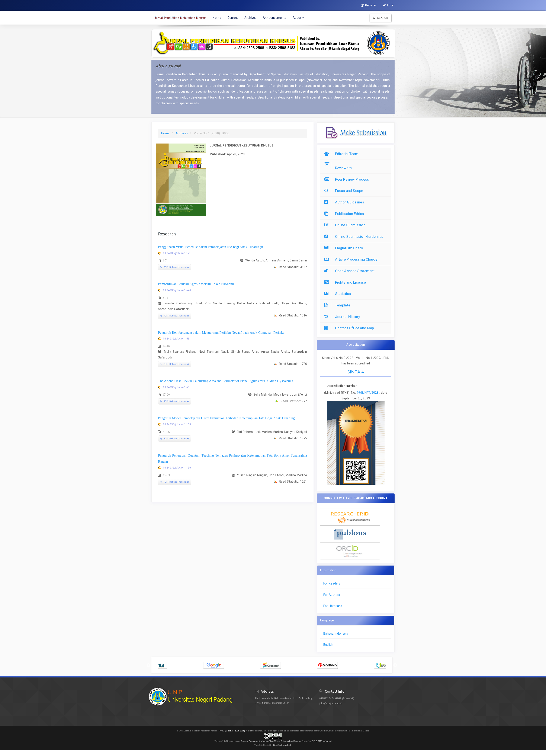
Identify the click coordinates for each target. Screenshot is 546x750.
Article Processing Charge (356, 259)
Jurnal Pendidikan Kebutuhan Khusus (180, 18)
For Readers (331, 583)
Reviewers (343, 168)
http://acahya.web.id (282, 745)
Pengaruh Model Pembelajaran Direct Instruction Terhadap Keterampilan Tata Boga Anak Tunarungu (227, 418)
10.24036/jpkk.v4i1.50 (176, 387)
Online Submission (350, 225)
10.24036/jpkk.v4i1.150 (177, 467)
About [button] (297, 17)
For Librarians (332, 606)
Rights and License (350, 282)
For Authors (331, 594)
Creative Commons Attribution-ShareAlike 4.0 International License (271, 741)
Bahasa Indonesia (335, 633)
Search (382, 17)
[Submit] (356, 132)
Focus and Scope (349, 191)
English (328, 644)
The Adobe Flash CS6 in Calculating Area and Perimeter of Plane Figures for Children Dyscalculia (225, 381)
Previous (148, 665)
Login (391, 5)
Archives (250, 17)
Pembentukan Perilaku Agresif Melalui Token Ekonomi (196, 284)
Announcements (274, 17)
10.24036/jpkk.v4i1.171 (177, 253)
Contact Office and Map (354, 328)
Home (217, 17)
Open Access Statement (355, 271)
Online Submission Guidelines (359, 236)
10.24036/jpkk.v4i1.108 (177, 424)
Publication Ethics (349, 214)
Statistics (343, 294)
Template (342, 305)
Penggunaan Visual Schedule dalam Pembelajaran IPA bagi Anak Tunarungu (210, 247)
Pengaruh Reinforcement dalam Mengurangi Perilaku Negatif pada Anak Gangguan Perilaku (221, 332)
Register (371, 5)
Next (395, 665)
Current (233, 17)
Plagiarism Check (349, 248)
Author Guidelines (349, 202)
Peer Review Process (352, 179)
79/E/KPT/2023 (368, 392)
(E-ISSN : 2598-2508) (235, 731)
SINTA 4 (355, 371)
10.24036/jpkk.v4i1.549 (177, 290)
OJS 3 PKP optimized (321, 741)
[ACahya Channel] (291, 745)
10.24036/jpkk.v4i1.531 (177, 338)
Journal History (347, 317)
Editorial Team (346, 154)
